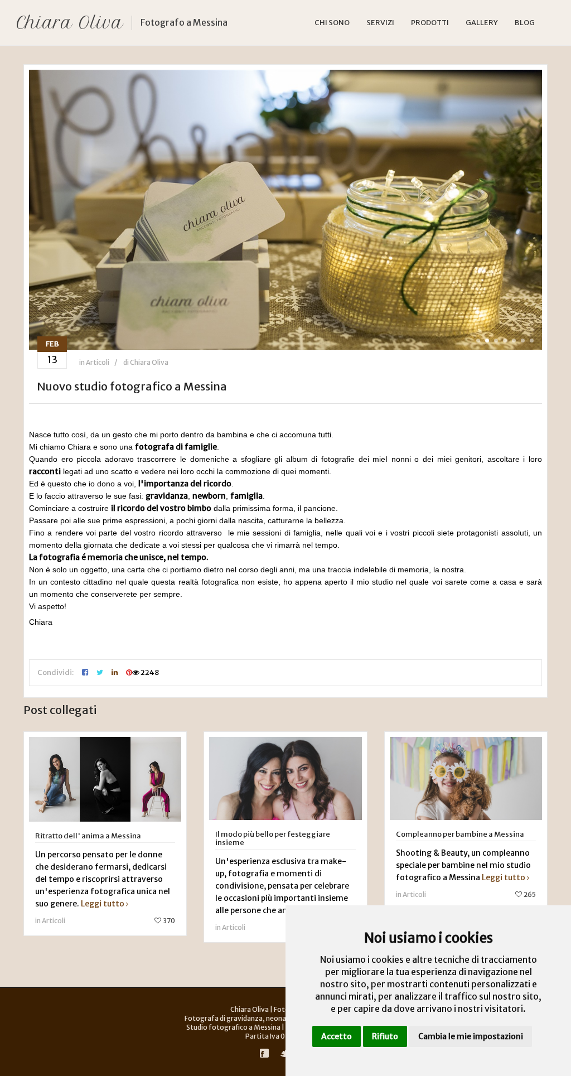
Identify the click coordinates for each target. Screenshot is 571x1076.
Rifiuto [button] (385, 1036)
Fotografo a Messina (184, 22)
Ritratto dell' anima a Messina (88, 836)
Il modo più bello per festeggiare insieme (272, 838)
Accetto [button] (336, 1036)
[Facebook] (264, 1053)
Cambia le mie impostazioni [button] (470, 1036)
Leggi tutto (102, 904)
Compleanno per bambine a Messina (460, 834)
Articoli (97, 362)
